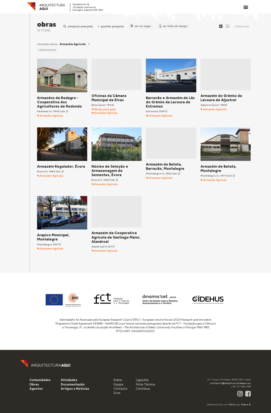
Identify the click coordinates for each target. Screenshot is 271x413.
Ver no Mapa (142, 26)
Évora (40, 171)
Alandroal (97, 246)
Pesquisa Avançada (80, 26)
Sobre (117, 380)
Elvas (94, 104)
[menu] (245, 7)
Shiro (232, 404)
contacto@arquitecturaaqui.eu (230, 383)
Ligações (142, 380)
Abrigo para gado (105, 109)
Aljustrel (205, 104)
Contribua (143, 389)
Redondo (43, 111)
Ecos (116, 393)
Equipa (118, 384)
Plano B (246, 404)
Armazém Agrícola (51, 115)
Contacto (120, 389)
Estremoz (152, 111)
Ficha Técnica (145, 384)
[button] (36, 389)
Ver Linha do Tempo (175, 26)
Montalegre (153, 173)
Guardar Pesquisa (112, 26)
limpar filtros (47, 50)
